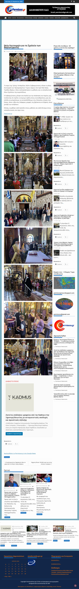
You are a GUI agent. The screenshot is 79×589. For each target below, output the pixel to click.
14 (25, 569)
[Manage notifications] (75, 585)
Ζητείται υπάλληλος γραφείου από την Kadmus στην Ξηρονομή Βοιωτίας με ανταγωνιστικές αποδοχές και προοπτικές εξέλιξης (27, 417)
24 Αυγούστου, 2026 (18, 526)
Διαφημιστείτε (64, 17)
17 (12, 571)
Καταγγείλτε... (55, 560)
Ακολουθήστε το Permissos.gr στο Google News (20, 453)
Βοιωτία (14, 17)
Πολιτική (51, 17)
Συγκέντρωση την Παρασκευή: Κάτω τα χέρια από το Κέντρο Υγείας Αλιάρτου (15, 463)
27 (22, 573)
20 (22, 571)
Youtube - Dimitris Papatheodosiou (61, 572)
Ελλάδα (35, 17)
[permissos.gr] (5, 18)
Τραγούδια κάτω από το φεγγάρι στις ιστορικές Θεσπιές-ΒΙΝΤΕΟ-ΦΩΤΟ (64, 395)
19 (18, 571)
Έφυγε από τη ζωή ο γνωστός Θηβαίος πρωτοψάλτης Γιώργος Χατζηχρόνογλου (64, 135)
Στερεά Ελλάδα (28, 17)
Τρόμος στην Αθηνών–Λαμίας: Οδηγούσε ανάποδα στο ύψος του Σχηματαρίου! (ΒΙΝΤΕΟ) (63, 244)
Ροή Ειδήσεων (20, 17)
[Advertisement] (39, 32)
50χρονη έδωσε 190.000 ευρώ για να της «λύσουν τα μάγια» (41, 463)
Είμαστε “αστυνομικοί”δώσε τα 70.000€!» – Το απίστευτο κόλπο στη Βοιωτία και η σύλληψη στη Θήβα (64, 342)
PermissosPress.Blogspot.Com (60, 574)
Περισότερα (57, 17)
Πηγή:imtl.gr (8, 114)
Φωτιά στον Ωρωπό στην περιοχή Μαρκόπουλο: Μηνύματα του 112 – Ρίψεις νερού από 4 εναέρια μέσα (64, 163)
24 (12, 573)
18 (15, 571)
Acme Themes (57, 586)
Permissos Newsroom (21, 51)
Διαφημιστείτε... (56, 564)
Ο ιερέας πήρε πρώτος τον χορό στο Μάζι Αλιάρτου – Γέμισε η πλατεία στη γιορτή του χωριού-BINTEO (64, 109)
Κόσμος (46, 17)
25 (15, 573)
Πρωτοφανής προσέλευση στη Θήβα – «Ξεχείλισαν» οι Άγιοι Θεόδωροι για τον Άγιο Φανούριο (63, 376)
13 (22, 569)
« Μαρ (5, 576)
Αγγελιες (2, 545)
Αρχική (9, 17)
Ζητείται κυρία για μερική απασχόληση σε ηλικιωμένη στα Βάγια (64, 386)
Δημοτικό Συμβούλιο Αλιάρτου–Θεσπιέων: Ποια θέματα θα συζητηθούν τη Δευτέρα (64, 216)
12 (18, 569)
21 (25, 571)
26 (18, 573)
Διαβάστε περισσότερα (14, 434)
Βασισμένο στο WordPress (25, 586)
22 (5, 573)
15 (5, 571)
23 (9, 573)
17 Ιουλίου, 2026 (44, 526)
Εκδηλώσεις (6, 457)
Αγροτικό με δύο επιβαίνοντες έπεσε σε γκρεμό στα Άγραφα (64, 190)
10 (12, 569)
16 (9, 571)
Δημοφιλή (41, 17)
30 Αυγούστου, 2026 (10, 488)
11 (15, 569)
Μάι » (10, 576)
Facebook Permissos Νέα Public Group (62, 570)
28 (25, 573)
